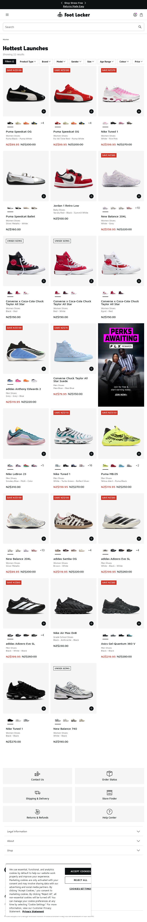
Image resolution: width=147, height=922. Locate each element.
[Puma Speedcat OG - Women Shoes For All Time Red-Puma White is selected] (58, 123)
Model (60, 61)
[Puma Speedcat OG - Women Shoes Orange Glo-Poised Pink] (26, 123)
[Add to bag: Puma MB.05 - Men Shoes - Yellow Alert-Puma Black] (139, 454)
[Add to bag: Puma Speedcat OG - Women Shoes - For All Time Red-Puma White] (91, 111)
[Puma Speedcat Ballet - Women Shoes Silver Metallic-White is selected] (10, 208)
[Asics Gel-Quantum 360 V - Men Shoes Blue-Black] (129, 635)
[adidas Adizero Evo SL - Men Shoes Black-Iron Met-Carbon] (121, 550)
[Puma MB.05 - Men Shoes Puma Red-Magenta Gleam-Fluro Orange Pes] (113, 466)
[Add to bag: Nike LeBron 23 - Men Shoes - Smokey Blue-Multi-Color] (44, 454)
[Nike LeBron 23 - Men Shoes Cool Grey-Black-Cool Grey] (34, 466)
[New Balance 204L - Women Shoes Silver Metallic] (113, 208)
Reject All (80, 880)
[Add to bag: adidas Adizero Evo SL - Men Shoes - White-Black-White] (139, 539)
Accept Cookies (81, 871)
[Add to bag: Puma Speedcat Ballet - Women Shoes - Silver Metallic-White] (44, 196)
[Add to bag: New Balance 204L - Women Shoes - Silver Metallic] (44, 539)
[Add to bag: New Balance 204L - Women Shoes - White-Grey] (139, 196)
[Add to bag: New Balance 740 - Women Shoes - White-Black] (91, 708)
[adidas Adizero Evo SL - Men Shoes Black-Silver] (113, 550)
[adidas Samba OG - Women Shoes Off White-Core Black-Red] (74, 550)
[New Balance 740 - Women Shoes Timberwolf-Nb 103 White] (74, 720)
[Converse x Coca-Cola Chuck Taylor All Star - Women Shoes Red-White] (18, 293)
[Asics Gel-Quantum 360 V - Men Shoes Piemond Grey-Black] (113, 635)
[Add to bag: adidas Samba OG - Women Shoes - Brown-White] (91, 539)
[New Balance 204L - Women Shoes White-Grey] (26, 550)
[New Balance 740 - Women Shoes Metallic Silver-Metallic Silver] (66, 720)
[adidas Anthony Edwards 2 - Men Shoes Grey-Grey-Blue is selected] (10, 381)
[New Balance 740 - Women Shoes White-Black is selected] (58, 720)
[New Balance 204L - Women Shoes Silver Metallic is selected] (10, 550)
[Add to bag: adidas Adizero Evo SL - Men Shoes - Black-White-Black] (44, 623)
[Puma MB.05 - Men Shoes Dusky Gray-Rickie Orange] (129, 466)
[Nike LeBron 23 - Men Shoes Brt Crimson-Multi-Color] (26, 466)
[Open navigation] (7, 14)
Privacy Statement (33, 911)
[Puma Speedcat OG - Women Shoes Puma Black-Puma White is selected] (10, 123)
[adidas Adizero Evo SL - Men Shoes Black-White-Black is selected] (10, 635)
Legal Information (17, 831)
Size (89, 61)
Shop (10, 850)
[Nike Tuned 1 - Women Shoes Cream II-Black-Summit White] (129, 123)
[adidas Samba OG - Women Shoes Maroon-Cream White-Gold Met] (66, 550)
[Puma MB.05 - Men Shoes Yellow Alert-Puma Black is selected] (105, 466)
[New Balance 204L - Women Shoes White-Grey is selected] (105, 208)
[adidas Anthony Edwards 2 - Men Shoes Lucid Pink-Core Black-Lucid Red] (18, 381)
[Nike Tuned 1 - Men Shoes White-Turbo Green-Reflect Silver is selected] (58, 466)
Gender (75, 61)
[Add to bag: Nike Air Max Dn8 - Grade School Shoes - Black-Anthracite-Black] (91, 623)
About (10, 840)
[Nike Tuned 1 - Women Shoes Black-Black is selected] (10, 720)
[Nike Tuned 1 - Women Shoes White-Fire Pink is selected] (105, 123)
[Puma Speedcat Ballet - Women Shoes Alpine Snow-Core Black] (26, 208)
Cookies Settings (80, 888)
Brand (45, 61)
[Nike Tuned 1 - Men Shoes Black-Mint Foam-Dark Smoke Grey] (66, 466)
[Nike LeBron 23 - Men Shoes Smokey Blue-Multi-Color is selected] (10, 466)
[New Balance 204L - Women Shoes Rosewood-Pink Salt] (129, 208)
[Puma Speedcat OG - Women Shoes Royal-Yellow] (34, 123)
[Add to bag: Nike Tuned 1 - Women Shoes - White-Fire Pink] (139, 111)
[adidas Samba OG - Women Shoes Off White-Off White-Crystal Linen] (82, 550)
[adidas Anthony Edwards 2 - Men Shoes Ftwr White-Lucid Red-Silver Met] (34, 381)
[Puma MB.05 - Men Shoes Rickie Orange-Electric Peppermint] (121, 466)
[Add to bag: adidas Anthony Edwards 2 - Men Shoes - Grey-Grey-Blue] (44, 369)
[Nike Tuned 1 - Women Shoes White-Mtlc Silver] (26, 720)
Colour (123, 61)
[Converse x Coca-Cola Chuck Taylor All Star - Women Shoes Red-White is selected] (58, 293)
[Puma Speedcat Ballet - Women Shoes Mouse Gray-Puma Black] (34, 208)
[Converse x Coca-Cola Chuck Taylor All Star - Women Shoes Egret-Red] (26, 293)
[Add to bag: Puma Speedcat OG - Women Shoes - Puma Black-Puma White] (44, 111)
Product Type (26, 61)
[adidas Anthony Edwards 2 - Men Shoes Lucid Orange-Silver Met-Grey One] (26, 381)
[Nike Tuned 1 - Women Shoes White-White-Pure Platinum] (18, 720)
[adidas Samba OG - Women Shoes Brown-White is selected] (58, 550)
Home (6, 39)
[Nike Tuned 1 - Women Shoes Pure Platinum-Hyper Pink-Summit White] (121, 123)
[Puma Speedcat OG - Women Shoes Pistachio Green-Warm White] (18, 123)
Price (137, 61)
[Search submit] (140, 27)
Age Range (105, 61)
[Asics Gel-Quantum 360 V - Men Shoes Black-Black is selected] (105, 635)
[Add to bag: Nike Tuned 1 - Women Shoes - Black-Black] (44, 708)
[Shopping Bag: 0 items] (141, 14)
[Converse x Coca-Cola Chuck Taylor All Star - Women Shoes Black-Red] (66, 293)
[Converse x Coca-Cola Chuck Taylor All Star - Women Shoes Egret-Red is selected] (105, 293)
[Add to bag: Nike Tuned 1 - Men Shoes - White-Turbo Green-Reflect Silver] (91, 454)
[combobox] (73, 27)
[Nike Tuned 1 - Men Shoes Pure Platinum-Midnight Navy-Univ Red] (82, 466)
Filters (8, 61)
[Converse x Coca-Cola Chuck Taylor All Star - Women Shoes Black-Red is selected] (10, 293)
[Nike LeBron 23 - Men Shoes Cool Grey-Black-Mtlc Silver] (18, 466)
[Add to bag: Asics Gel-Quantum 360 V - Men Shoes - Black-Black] (139, 623)
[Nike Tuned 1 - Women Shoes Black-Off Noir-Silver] (113, 123)
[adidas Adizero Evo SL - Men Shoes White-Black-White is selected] (105, 550)
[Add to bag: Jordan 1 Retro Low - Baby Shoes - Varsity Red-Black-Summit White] (91, 196)
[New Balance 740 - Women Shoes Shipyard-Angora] (82, 720)
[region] (73, 5)
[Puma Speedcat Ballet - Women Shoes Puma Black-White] (18, 208)
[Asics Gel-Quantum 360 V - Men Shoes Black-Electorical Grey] (121, 635)
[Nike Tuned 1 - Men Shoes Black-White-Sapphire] (74, 466)
